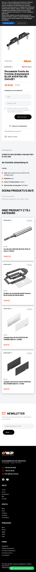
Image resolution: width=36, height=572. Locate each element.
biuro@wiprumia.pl (11, 474)
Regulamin (22, 564)
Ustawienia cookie (21, 23)
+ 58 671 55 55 (9, 471)
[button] (21, 568)
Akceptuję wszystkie (8, 23)
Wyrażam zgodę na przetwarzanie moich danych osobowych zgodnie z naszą (18, 110)
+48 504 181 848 (10, 468)
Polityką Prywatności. (17, 112)
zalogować (12, 199)
